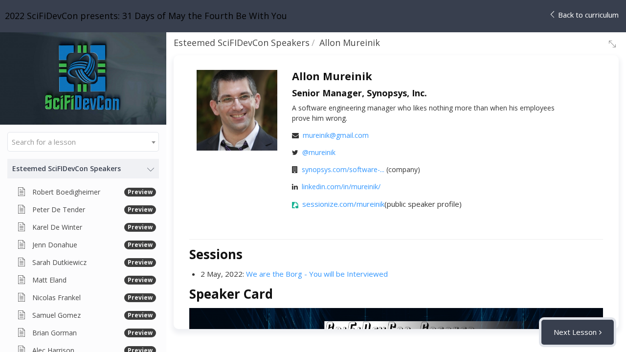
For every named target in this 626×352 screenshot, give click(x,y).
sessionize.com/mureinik (343, 204)
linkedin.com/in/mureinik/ (341, 186)
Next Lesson (575, 332)
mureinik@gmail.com (336, 135)
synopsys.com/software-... (343, 169)
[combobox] (83, 142)
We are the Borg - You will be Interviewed (317, 274)
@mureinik (318, 152)
